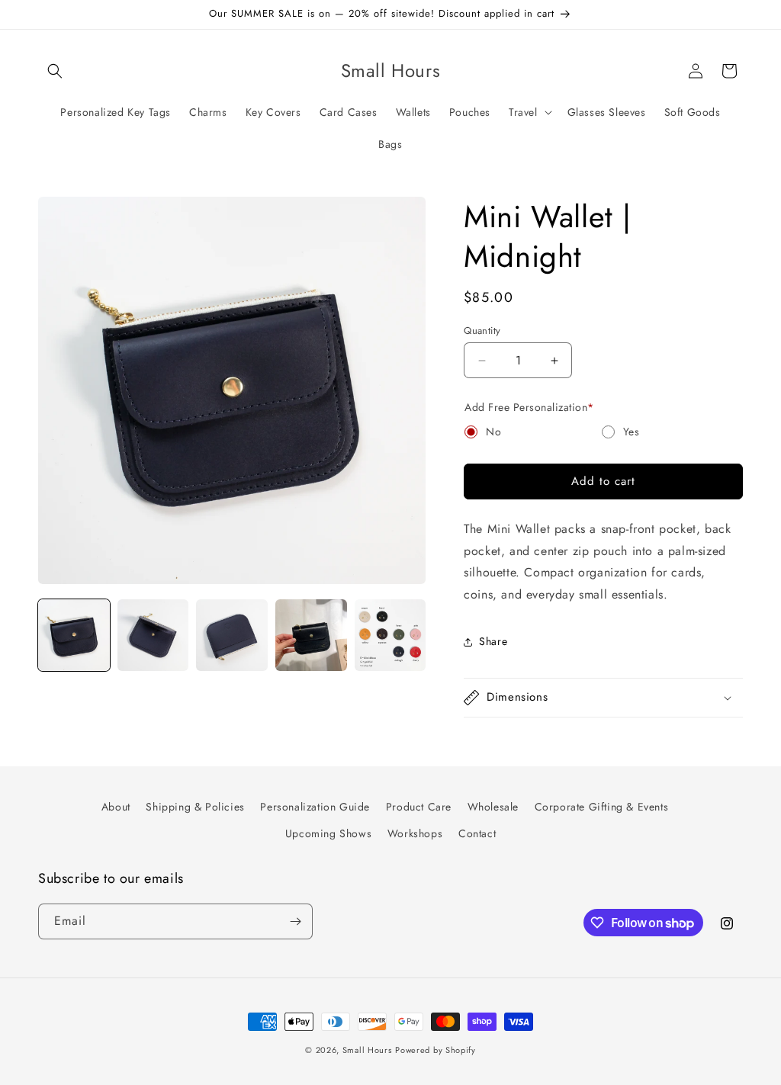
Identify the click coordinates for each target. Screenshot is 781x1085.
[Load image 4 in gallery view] (311, 635)
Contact (477, 833)
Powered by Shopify (435, 1050)
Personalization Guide (315, 806)
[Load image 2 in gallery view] (153, 635)
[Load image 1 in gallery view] (74, 635)
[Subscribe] (295, 921)
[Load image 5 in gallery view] (390, 635)
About (115, 806)
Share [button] (493, 641)
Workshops (414, 833)
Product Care (419, 806)
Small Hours (367, 1050)
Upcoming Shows (328, 833)
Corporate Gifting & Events (602, 806)
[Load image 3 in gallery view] (232, 635)
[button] (55, 71)
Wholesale (493, 806)
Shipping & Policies (195, 806)
